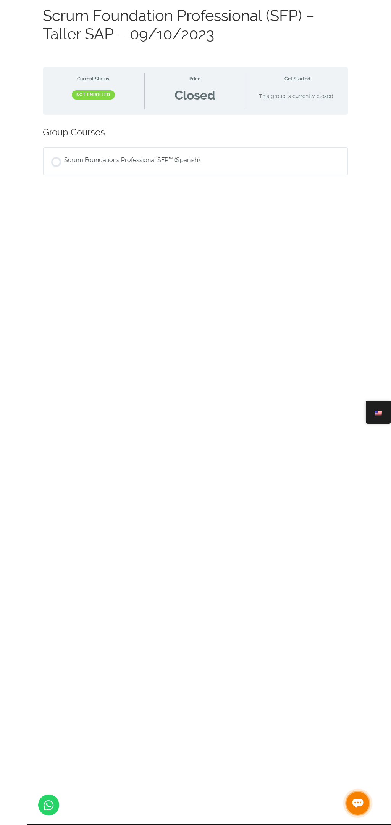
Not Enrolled (93, 94)
